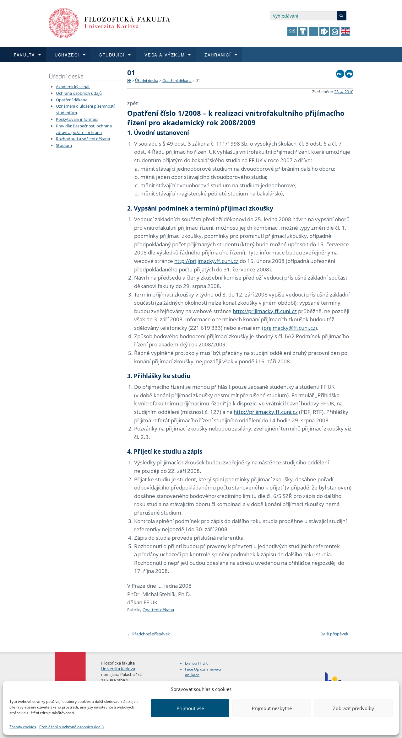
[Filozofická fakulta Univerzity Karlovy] (109, 22)
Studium (64, 145)
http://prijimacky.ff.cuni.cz (206, 261)
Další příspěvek (336, 634)
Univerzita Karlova (118, 668)
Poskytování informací (77, 119)
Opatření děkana (71, 100)
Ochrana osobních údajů (79, 93)
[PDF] (340, 72)
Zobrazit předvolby (353, 708)
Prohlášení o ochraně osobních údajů (71, 727)
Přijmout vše (190, 708)
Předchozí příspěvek (148, 634)
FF (129, 80)
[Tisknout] (349, 72)
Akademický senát (73, 86)
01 (198, 80)
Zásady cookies (22, 727)
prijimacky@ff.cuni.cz (289, 327)
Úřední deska (66, 76)
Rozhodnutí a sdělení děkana (83, 139)
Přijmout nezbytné (272, 708)
